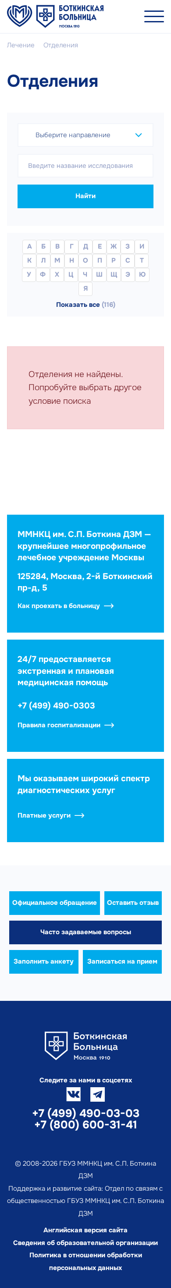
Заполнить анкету (44, 961)
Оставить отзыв (133, 902)
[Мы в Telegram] (97, 1094)
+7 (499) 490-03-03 (85, 1114)
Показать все (85, 304)
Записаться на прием (122, 961)
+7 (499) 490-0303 (56, 706)
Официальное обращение (54, 902)
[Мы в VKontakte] (73, 1094)
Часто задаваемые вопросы (85, 932)
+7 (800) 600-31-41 (85, 1125)
